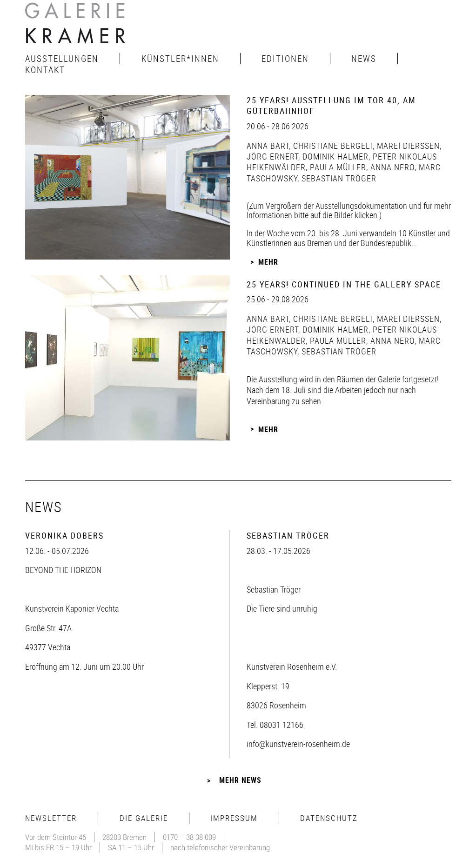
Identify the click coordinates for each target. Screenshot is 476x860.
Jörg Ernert (272, 156)
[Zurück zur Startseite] (76, 25)
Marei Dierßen (407, 145)
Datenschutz (329, 818)
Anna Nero (391, 167)
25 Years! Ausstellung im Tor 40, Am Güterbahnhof (331, 105)
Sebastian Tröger (337, 178)
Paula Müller (337, 167)
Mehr (268, 262)
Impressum (234, 818)
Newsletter (51, 818)
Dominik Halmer (334, 156)
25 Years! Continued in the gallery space (344, 284)
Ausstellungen (62, 59)
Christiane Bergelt (332, 145)
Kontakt (45, 70)
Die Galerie (144, 818)
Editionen (285, 59)
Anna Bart (268, 145)
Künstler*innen (180, 59)
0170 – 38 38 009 (189, 837)
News (363, 59)
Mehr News (240, 780)
